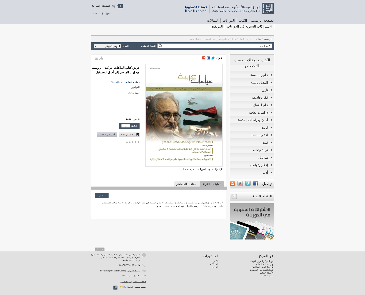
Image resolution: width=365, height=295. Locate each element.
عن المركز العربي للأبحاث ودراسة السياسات (261, 263)
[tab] (212, 184)
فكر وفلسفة (260, 97)
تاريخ (265, 90)
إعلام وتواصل (259, 165)
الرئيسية (268, 39)
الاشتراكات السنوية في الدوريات (249, 26)
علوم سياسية (259, 75)
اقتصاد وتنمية (259, 82)
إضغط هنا (187, 169)
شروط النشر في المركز (261, 267)
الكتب (215, 261)
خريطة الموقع (125, 282)
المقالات (213, 20)
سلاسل (263, 157)
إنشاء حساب (97, 13)
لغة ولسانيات (259, 135)
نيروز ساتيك (134, 92)
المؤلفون (216, 26)
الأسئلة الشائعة (266, 272)
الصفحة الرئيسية (262, 20)
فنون (265, 142)
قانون (264, 127)
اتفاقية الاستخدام (139, 282)
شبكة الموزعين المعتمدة (261, 270)
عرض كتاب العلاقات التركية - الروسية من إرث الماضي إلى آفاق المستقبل (220, 39)
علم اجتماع (260, 105)
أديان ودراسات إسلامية (252, 120)
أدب (265, 172)
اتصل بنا (96, 6)
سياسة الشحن (266, 275)
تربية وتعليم (260, 150)
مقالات (258, 39)
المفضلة (106, 6)
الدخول (108, 13)
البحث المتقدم (148, 45)
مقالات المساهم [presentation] (186, 184)
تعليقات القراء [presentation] (211, 184)
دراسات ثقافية (258, 112)
